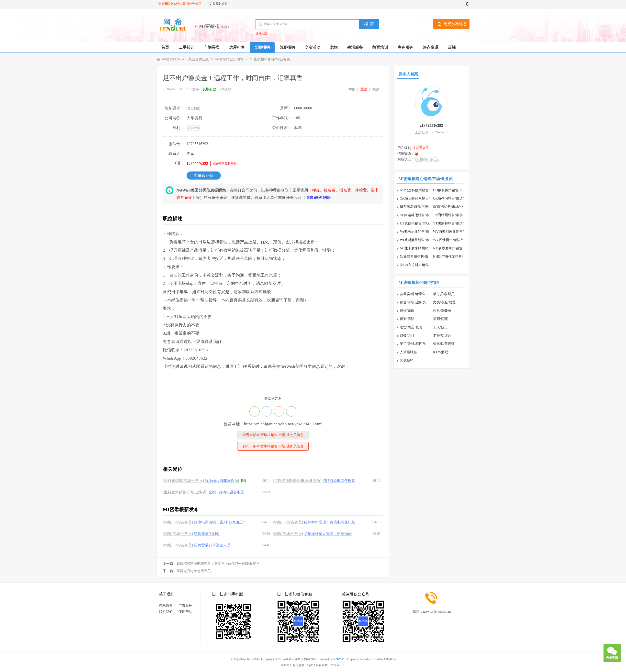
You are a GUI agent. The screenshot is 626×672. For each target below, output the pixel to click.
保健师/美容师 (444, 344)
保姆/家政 (407, 310)
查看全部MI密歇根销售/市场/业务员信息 (273, 435)
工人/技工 (440, 327)
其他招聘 (407, 360)
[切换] (225, 27)
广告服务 (185, 605)
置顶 (363, 89)
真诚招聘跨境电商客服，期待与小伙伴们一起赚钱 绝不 (218, 563)
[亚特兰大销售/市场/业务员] (185, 492)
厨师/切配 (440, 319)
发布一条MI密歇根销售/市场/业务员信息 (273, 446)
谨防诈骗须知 (317, 197)
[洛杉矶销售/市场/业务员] (183, 481)
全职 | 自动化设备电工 (226, 492)
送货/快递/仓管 (411, 327)
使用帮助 (185, 612)
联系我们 (166, 612)
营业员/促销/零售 (413, 294)
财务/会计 (407, 335)
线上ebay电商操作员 (221, 481)
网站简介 (166, 605)
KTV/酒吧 (440, 352)
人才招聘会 (408, 352)
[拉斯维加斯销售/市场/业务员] (297, 481)
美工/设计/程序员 (413, 344)
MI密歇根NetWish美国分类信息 (185, 59)
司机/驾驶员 (442, 310)
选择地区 (261, 33)
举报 (351, 89)
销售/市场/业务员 (413, 302)
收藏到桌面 (220, 3)
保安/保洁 (407, 319)
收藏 (375, 89)
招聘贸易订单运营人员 (212, 545)
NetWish (339, 659)
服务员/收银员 (444, 294)
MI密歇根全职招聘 (229, 59)
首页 (165, 47)
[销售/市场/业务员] (178, 522)
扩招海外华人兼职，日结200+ (328, 534)
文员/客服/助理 (444, 302)
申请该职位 (203, 175)
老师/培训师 (442, 335)
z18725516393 (431, 125)
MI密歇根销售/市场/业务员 (270, 59)
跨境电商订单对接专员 (194, 571)
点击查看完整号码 (224, 163)
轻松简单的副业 (207, 534)
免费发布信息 (455, 24)
